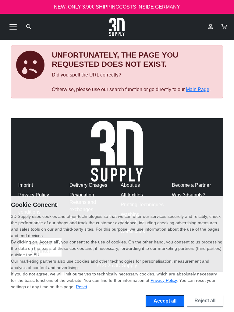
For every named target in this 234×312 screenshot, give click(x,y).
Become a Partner (191, 185)
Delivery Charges (88, 185)
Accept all (165, 300)
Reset (81, 286)
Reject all (204, 300)
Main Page (197, 89)
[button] (224, 26)
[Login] (210, 26)
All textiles (132, 194)
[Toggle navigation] (13, 27)
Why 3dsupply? (188, 194)
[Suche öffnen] (29, 27)
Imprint (25, 185)
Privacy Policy (33, 194)
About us (130, 185)
